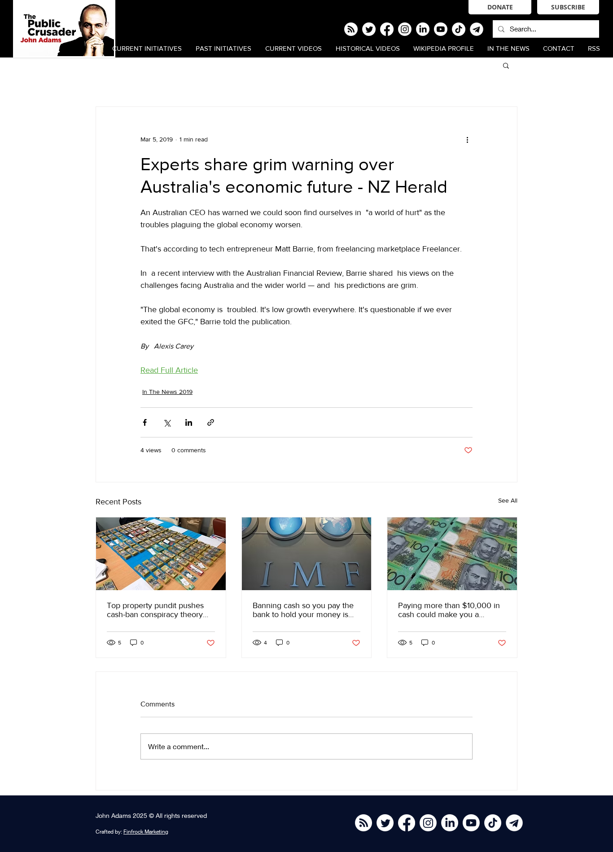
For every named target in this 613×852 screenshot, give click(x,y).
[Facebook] (387, 29)
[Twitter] (369, 29)
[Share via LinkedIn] (188, 422)
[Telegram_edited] (514, 822)
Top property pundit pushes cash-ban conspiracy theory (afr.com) (155, 610)
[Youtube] (440, 29)
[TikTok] (458, 29)
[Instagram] (405, 29)
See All (507, 500)
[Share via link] (210, 422)
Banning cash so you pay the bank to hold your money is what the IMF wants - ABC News (303, 610)
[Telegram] (476, 29)
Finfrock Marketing (145, 831)
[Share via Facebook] (144, 422)
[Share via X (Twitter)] (166, 422)
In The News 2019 (167, 391)
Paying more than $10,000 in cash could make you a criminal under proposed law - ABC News (450, 610)
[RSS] (351, 29)
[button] (506, 65)
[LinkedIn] (422, 29)
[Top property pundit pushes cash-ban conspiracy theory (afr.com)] (161, 553)
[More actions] (467, 139)
